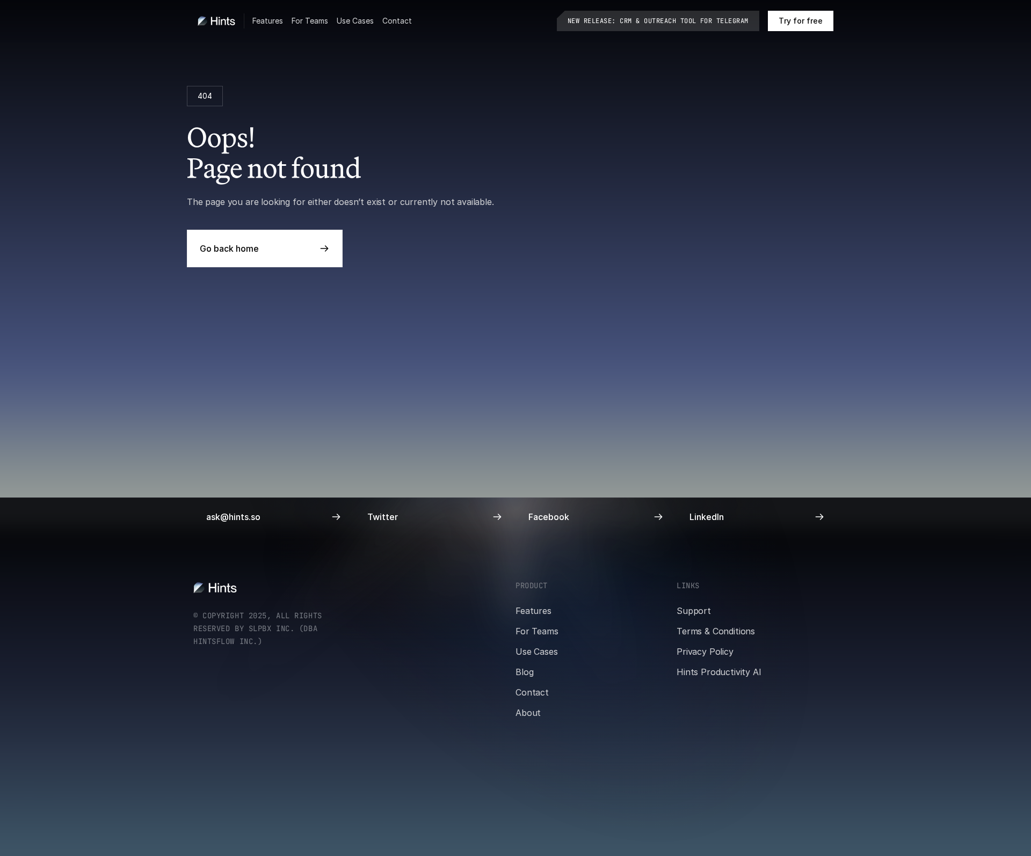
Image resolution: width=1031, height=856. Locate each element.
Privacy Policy (705, 651)
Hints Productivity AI (719, 672)
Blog (524, 672)
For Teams (310, 20)
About (528, 712)
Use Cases (355, 20)
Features (267, 20)
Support (694, 610)
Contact (397, 20)
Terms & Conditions (716, 631)
